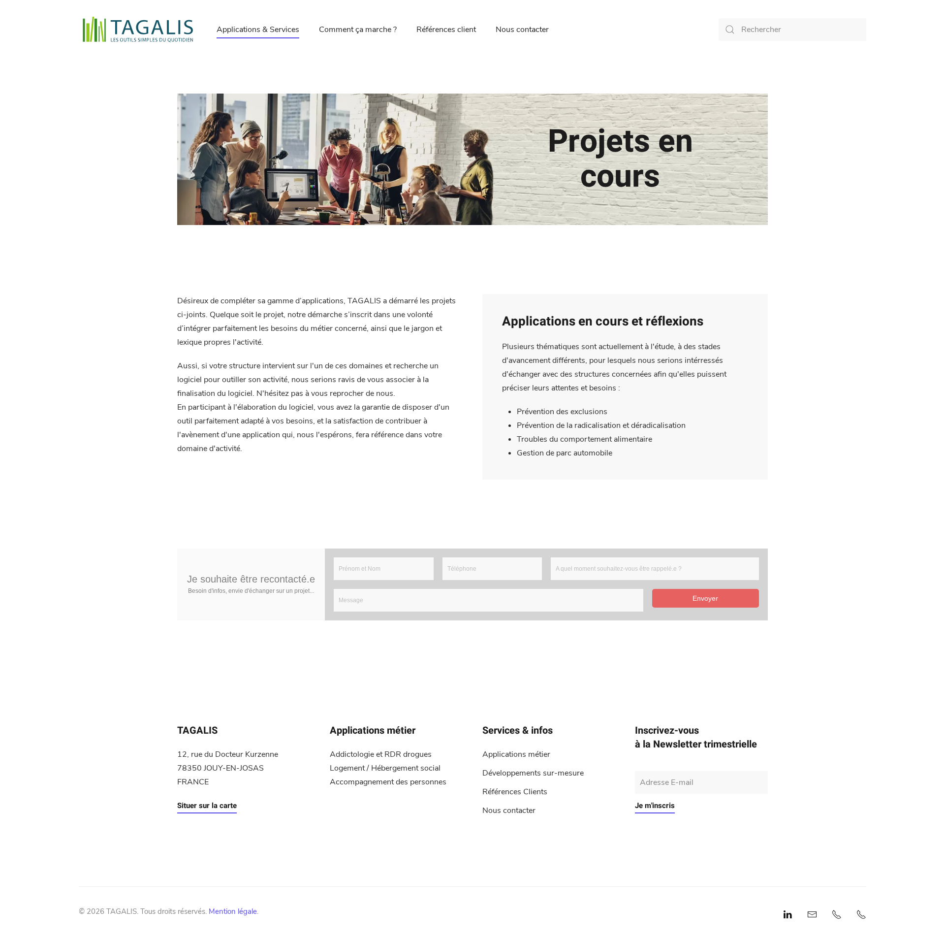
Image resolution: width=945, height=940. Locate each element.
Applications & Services (258, 29)
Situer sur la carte (207, 805)
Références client (446, 29)
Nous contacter (522, 29)
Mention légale (233, 911)
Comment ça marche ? (358, 29)
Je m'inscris (655, 805)
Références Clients (514, 791)
